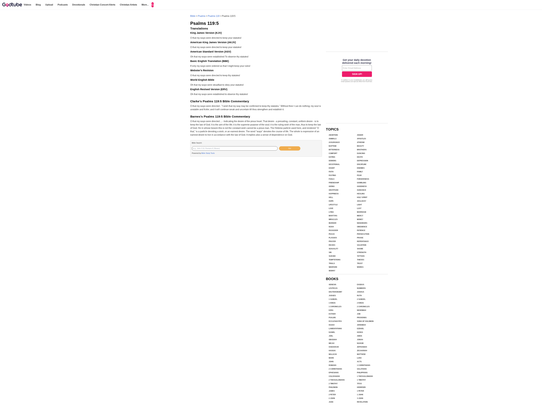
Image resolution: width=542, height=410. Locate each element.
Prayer (332, 241)
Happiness (334, 194)
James (332, 391)
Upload (49, 5)
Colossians (334, 376)
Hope (331, 201)
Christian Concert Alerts (102, 5)
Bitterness (334, 150)
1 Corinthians (363, 365)
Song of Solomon (365, 321)
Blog (38, 5)
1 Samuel (333, 299)
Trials (332, 263)
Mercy (360, 216)
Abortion (333, 135)
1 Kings (332, 303)
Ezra (331, 310)
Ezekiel (360, 329)
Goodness (362, 186)
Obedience (362, 227)
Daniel (332, 332)
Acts (359, 362)
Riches (332, 245)
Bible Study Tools (208, 153)
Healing (361, 194)
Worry (332, 271)
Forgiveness (363, 179)
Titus (359, 384)
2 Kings (360, 303)
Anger (360, 135)
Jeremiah (361, 325)
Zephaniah (362, 347)
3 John (360, 398)
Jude (331, 402)
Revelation (362, 402)
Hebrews (361, 387)
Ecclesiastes (335, 321)
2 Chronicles (363, 307)
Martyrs (333, 216)
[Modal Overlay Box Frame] (357, 71)
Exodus (360, 285)
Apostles (361, 139)
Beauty (360, 146)
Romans (332, 365)
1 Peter (360, 391)
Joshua (360, 292)
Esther (332, 314)
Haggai (332, 351)
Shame (360, 249)
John (331, 362)
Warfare (333, 267)
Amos (359, 336)
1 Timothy (361, 380)
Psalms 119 (213, 16)
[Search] (152, 4)
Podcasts (63, 5)
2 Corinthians (335, 369)
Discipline (361, 164)
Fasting (332, 175)
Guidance (361, 190)
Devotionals (78, 5)
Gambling (361, 183)
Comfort (333, 153)
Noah (331, 227)
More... (145, 5)
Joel (331, 336)
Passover (333, 230)
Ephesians (334, 373)
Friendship (334, 183)
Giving (332, 186)
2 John (332, 398)
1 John (360, 395)
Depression (362, 161)
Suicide (332, 256)
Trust (360, 263)
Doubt (332, 168)
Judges (332, 296)
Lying (331, 212)
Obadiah (333, 340)
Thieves (360, 260)
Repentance (363, 241)
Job (358, 314)
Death (360, 157)
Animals (332, 139)
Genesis (332, 285)
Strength (361, 252)
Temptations (334, 260)
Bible (192, 16)
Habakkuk (334, 347)
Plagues (333, 238)
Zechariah (362, 351)
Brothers (362, 150)
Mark (331, 358)
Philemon (333, 387)
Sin (330, 252)
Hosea (360, 332)
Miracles (333, 219)
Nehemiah (361, 310)
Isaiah (332, 325)
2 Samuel (361, 299)
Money (360, 219)
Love (331, 208)
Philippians (362, 373)
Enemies (361, 168)
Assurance (334, 142)
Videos (27, 5)
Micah (331, 343)
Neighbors (362, 223)
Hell (331, 197)
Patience (361, 230)
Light (359, 205)
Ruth (359, 296)
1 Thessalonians (365, 376)
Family (360, 172)
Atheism (360, 142)
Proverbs (362, 318)
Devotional (334, 164)
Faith (331, 172)
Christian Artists (128, 5)
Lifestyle (333, 205)
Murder (332, 223)
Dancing (361, 153)
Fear (359, 175)
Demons (332, 161)
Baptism (332, 146)
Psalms (201, 16)
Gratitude (333, 190)
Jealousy (361, 201)
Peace (332, 234)
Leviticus (333, 288)
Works (360, 267)
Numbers (361, 288)
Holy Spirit (362, 197)
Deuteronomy (335, 292)
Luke (359, 358)
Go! (289, 148)
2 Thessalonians (337, 380)
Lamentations (335, 329)
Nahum (360, 343)
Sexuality (333, 249)
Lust (359, 208)
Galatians (362, 369)
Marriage (361, 212)
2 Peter (332, 395)
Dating (332, 157)
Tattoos (361, 256)
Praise (360, 238)
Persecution (363, 234)
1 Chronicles (335, 307)
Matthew (361, 354)
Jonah (360, 340)
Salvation (361, 245)
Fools (331, 179)
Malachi (333, 354)
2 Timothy (333, 384)
